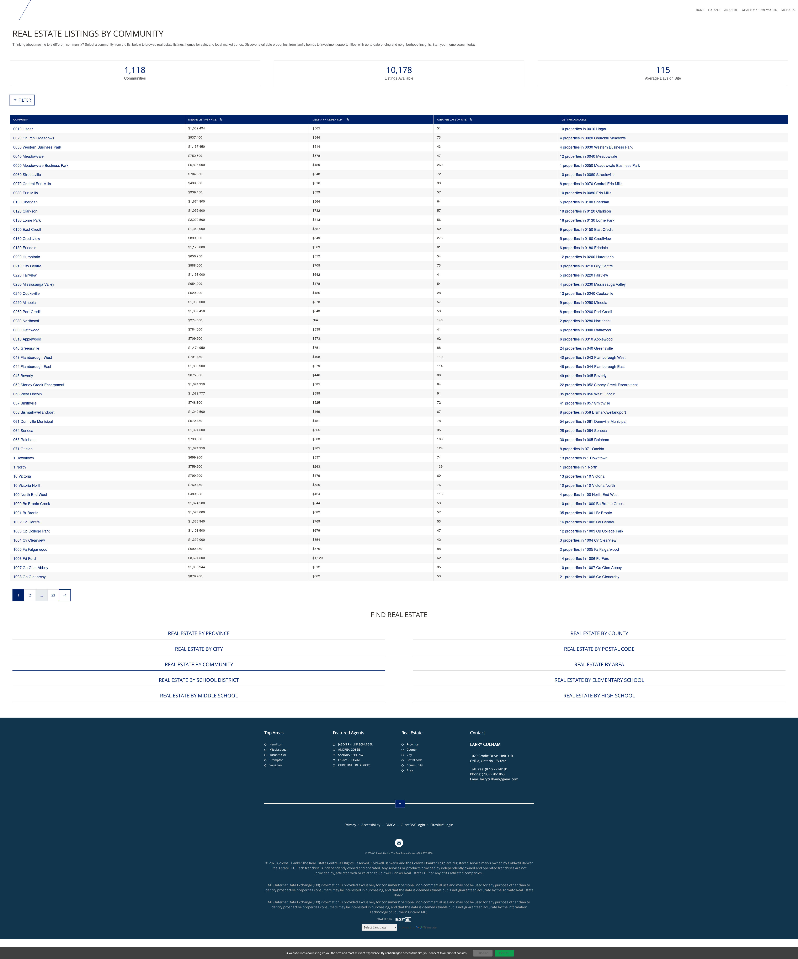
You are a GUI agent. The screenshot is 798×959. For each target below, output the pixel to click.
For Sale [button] (714, 10)
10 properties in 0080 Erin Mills (585, 192)
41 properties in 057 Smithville (585, 403)
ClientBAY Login (413, 825)
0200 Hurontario (26, 256)
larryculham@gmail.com (499, 779)
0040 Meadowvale (28, 156)
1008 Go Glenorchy (29, 576)
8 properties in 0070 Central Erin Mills (591, 183)
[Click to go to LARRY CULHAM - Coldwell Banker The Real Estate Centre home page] (10, 10)
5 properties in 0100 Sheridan (584, 201)
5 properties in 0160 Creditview (586, 238)
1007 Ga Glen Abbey (30, 567)
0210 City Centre (27, 265)
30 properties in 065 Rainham (584, 439)
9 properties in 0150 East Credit (586, 229)
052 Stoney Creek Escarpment (38, 384)
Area (410, 770)
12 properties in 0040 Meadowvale (588, 156)
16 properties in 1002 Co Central (587, 521)
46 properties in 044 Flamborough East (592, 366)
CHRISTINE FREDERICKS (354, 765)
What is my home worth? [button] (759, 10)
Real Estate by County (599, 633)
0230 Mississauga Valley (33, 284)
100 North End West (30, 494)
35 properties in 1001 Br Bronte (586, 512)
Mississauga (278, 749)
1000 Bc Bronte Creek (31, 503)
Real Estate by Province (199, 633)
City (409, 755)
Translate (430, 927)
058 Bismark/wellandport (33, 412)
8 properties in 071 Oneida (582, 448)
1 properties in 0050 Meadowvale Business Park (600, 165)
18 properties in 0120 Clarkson (585, 211)
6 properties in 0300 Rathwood (585, 329)
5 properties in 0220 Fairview (584, 275)
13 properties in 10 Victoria (582, 476)
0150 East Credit (27, 229)
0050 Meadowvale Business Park (40, 165)
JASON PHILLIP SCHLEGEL (355, 744)
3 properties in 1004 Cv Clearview (588, 540)
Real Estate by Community (199, 664)
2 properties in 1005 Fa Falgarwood (589, 549)
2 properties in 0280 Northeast (585, 320)
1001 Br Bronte (25, 512)
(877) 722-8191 (496, 769)
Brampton (276, 760)
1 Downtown (23, 457)
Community (415, 765)
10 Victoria (22, 476)
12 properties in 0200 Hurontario (587, 256)
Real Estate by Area (599, 664)
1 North (19, 467)
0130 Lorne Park (27, 220)
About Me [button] (731, 10)
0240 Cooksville (26, 293)
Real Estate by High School (599, 695)
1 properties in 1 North (578, 467)
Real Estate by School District (199, 679)
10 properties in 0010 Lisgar (583, 128)
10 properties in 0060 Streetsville (587, 174)
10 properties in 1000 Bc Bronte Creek (592, 503)
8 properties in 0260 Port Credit (586, 311)
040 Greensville (26, 348)
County (411, 749)
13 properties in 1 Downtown (583, 457)
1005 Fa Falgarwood (30, 549)
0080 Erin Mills (25, 192)
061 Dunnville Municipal (33, 421)
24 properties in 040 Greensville (586, 348)
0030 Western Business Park (37, 147)
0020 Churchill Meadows (33, 137)
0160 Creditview (26, 238)
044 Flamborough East (32, 366)
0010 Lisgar (23, 128)
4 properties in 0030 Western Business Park (596, 147)
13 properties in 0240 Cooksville (586, 293)
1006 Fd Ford (24, 558)
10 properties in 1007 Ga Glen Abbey (591, 567)
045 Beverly (23, 375)
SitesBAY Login (441, 825)
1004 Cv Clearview (29, 540)
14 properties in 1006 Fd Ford (584, 558)
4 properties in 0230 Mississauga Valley (593, 284)
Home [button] (700, 10)
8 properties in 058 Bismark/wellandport (593, 412)
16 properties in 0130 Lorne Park (587, 220)
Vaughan (276, 765)
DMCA (390, 825)
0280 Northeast (26, 320)
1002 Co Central (27, 521)
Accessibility (370, 825)
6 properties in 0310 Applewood (586, 339)
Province (413, 744)
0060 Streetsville (27, 174)
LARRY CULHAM (349, 760)
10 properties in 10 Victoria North (587, 485)
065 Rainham (24, 439)
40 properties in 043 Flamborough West (593, 357)
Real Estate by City (199, 648)
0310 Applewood (27, 339)
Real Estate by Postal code (599, 648)
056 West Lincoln (27, 393)
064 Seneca (23, 430)
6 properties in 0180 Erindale (584, 247)
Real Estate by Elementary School (599, 679)
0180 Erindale (24, 247)
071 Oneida (23, 448)
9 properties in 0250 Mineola (583, 302)
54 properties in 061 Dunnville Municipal (593, 421)
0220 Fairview (25, 275)
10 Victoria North (27, 485)
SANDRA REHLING (350, 755)
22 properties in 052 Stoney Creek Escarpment (599, 384)
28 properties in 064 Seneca (583, 430)
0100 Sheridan (25, 201)
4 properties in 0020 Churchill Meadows (593, 137)
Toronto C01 (278, 755)
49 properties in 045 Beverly (583, 375)
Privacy (350, 825)
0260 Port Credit (27, 311)
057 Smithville (25, 403)
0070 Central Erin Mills (32, 183)
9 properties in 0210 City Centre (586, 265)
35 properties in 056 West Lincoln (587, 393)
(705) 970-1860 (493, 774)
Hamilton (276, 744)
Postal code (414, 760)
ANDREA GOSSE (349, 749)
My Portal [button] (788, 10)
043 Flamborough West (32, 357)
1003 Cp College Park (31, 531)
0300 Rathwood (26, 329)
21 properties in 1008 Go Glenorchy (589, 576)
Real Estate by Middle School (199, 695)
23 (53, 595)
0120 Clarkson (25, 211)
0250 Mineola (24, 302)
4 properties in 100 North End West (589, 494)
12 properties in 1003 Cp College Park (591, 531)
